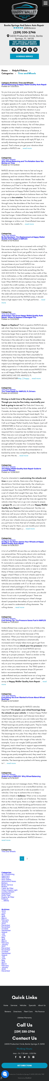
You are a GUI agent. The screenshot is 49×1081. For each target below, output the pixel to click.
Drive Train (6, 895)
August (4, 932)
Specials (32, 1005)
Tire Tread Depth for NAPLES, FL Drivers (18, 391)
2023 (4, 911)
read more (27, 148)
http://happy (23, 378)
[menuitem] (6, 1005)
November (6, 927)
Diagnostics (6, 893)
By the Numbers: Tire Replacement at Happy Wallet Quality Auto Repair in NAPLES (23, 238)
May (3, 915)
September (6, 930)
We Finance (39, 1012)
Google (19, 50)
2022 (4, 923)
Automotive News (9, 881)
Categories (7, 73)
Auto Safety (6, 879)
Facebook (14, 50)
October (5, 929)
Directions (17, 1012)
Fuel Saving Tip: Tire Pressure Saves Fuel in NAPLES (24, 620)
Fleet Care (28, 1012)
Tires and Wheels (27, 73)
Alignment (6, 876)
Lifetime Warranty (24, 1018)
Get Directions (24, 1065)
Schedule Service (24, 56)
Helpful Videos (19, 70)
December (6, 925)
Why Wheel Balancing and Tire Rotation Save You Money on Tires (23, 162)
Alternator (6, 878)
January (5, 922)
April (3, 916)
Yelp (30, 50)
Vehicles (23, 1005)
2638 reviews (30, 28)
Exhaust (5, 899)
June (4, 913)
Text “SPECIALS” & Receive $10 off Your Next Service (24, 43)
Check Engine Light (9, 890)
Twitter (24, 50)
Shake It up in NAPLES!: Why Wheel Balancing (21, 776)
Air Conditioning (8, 874)
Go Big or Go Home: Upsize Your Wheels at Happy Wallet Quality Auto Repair (23, 543)
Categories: (7, 872)
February (5, 920)
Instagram (35, 50)
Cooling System (8, 892)
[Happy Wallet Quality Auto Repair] (24, 11)
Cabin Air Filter (7, 888)
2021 (4, 946)
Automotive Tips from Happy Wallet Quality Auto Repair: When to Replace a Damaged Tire (22, 316)
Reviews (8, 1012)
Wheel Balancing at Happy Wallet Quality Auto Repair (24, 84)
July (3, 934)
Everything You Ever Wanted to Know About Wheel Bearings (23, 698)
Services (14, 1005)
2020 (4, 969)
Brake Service (7, 885)
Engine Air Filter (8, 897)
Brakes (4, 886)
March (4, 918)
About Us (41, 1005)
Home (5, 70)
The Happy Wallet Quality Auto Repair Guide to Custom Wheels (21, 469)
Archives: (6, 909)
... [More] (5, 900)
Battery (5, 883)
